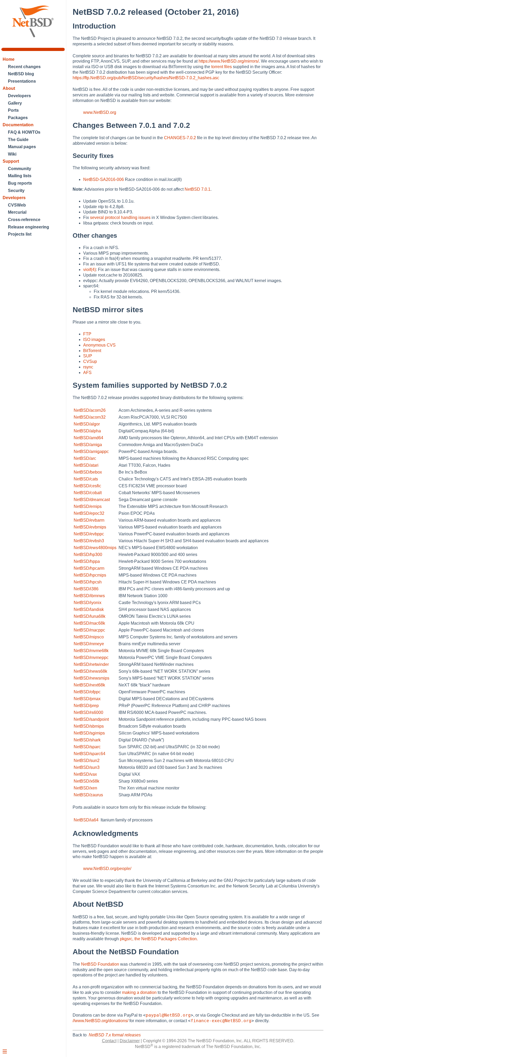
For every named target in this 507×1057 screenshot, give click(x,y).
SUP (87, 356)
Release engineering (28, 227)
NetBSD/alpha (87, 431)
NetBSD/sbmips (89, 726)
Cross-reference (24, 219)
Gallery (15, 103)
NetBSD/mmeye (89, 644)
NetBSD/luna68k (89, 616)
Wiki (12, 154)
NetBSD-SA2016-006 (103, 179)
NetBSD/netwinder (91, 664)
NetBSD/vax (85, 774)
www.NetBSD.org (99, 112)
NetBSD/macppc (89, 630)
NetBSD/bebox (88, 472)
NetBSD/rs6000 (88, 712)
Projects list (19, 234)
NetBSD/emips (88, 506)
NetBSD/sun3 (87, 767)
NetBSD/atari (86, 465)
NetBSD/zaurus (88, 795)
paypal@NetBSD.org (168, 1015)
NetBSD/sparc (87, 747)
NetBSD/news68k (90, 671)
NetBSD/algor (87, 424)
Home (9, 59)
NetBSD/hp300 (88, 554)
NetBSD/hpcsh (88, 582)
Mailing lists (19, 176)
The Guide (18, 139)
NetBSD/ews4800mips (95, 547)
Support (11, 161)
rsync (88, 367)
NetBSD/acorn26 (90, 410)
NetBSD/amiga (88, 444)
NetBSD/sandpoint (91, 719)
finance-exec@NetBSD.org (221, 1020)
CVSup (90, 361)
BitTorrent (92, 350)
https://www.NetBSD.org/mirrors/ (229, 61)
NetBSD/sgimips (89, 733)
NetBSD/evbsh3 (89, 541)
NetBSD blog (21, 74)
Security (16, 190)
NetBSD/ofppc (87, 692)
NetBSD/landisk (89, 609)
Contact (109, 1041)
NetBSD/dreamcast (92, 499)
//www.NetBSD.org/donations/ (100, 1020)
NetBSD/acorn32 (90, 417)
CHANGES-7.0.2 (180, 137)
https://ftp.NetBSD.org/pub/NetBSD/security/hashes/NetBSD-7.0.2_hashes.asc (146, 78)
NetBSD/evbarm (89, 520)
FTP (87, 334)
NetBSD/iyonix (87, 602)
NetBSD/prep (86, 705)
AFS (87, 372)
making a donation (139, 992)
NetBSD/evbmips (90, 527)
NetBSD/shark (87, 740)
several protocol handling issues (120, 217)
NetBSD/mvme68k (91, 650)
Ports (13, 110)
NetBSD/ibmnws (89, 595)
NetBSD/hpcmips (90, 575)
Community (19, 168)
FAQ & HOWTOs (24, 132)
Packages (18, 117)
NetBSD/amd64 (88, 438)
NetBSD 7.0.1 (197, 189)
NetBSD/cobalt (88, 492)
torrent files (221, 66)
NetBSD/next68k (89, 685)
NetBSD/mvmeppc (91, 657)
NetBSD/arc (85, 458)
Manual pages (22, 146)
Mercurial (17, 212)
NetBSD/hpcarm (89, 568)
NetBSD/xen (85, 788)
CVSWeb (17, 205)
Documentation (18, 125)
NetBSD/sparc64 (89, 753)
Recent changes (24, 66)
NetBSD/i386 (86, 589)
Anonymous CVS (99, 345)
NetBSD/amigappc (91, 451)
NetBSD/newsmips (91, 678)
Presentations (22, 81)
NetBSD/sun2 (87, 760)
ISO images (94, 339)
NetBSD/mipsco (89, 637)
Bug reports (20, 183)
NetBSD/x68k (86, 781)
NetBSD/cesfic (87, 486)
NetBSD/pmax (87, 698)
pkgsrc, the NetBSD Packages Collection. (159, 939)
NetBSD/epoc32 (89, 513)
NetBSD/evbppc (89, 534)
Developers (19, 95)
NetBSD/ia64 (86, 820)
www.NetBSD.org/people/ (107, 868)
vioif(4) (89, 269)
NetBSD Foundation (100, 964)
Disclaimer (130, 1041)
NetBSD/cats (86, 479)
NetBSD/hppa (87, 561)
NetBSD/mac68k (89, 623)
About (9, 88)
